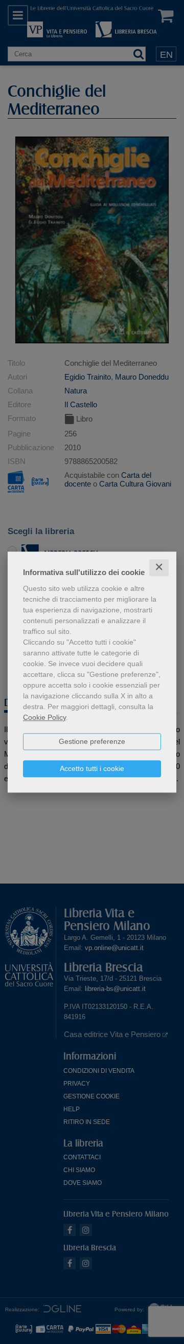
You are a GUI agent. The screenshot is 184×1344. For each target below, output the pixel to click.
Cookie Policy (44, 717)
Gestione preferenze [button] (92, 741)
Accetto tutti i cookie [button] (92, 768)
